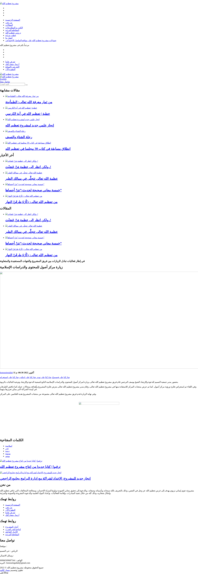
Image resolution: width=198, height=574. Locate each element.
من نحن (8, 22)
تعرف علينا (10, 62)
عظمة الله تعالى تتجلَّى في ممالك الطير (31, 178)
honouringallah (6, 372)
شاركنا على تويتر (43, 377)
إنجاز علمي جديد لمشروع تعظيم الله (29, 125)
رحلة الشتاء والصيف (18, 137)
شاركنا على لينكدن (27, 377)
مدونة (8, 453)
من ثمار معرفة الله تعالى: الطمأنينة (28, 102)
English (3, 79)
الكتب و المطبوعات (14, 28)
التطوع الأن (10, 69)
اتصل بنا (8, 38)
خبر (7, 448)
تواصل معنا (5, 81)
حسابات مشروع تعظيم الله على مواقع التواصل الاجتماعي (30, 40)
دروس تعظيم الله (13, 33)
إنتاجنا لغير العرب (13, 529)
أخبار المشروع (11, 527)
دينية (7, 451)
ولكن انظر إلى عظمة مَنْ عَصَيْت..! (28, 167)
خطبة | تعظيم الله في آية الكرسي (27, 113)
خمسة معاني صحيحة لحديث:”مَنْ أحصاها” (33, 190)
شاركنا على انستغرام (9, 377)
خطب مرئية (10, 35)
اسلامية (8, 446)
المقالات (9, 25)
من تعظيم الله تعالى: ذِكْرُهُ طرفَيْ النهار (31, 202)
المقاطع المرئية (12, 30)
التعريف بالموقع (12, 67)
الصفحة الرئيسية (12, 20)
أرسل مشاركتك (12, 64)
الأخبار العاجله (11, 532)
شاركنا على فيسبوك (61, 377)
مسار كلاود (5, 570)
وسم (7, 456)
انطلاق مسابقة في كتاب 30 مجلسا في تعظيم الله (38, 148)
